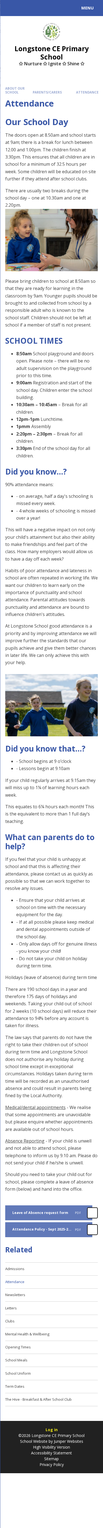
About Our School (15, 90)
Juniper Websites (68, 1441)
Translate (45, 8)
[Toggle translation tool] (24, 8)
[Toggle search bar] (10, 8)
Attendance (87, 92)
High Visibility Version (51, 1447)
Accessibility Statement (51, 1453)
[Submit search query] (67, 7)
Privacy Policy (52, 1464)
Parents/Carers (47, 92)
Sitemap (51, 1458)
